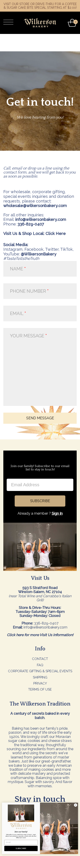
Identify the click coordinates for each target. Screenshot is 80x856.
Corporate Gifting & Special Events (40, 671)
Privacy (40, 683)
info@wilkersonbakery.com (40, 219)
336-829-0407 (31, 224)
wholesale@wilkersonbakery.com (35, 205)
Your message (27, 335)
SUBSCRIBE (40, 501)
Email (17, 313)
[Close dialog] (75, 805)
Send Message (40, 418)
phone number (28, 291)
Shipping (40, 677)
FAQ (40, 665)
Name (16, 268)
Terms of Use (40, 689)
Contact (40, 659)
